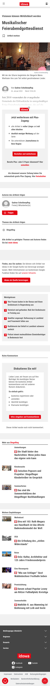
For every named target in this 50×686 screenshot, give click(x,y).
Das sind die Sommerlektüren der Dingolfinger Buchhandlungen (29, 493)
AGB (26, 674)
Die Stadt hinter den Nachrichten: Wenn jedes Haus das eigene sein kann (30, 455)
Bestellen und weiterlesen (25, 154)
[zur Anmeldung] (46, 3)
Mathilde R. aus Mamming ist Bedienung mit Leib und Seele (31, 606)
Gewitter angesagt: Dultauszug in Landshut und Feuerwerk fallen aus (25, 319)
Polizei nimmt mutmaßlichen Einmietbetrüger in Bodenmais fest (26, 336)
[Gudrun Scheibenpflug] (5, 89)
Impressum (8, 674)
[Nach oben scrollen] (45, 680)
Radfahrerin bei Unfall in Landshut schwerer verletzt (26, 328)
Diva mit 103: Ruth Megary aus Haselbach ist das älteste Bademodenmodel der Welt (29, 525)
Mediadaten (15, 679)
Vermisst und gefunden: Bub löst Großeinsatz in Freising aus (26, 311)
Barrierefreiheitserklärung (30, 679)
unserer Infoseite (29, 273)
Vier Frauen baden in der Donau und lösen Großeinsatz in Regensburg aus (25, 303)
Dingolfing (11, 230)
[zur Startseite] (25, 655)
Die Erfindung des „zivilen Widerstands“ (29, 542)
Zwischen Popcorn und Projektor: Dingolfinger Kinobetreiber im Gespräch (28, 474)
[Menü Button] (3, 3)
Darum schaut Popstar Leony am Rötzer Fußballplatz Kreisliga (31, 590)
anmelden (25, 165)
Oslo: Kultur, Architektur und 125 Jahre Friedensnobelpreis (30, 558)
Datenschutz (18, 674)
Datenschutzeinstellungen (25, 684)
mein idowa (13, 242)
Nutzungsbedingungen (38, 674)
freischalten (41, 176)
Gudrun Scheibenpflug (24, 88)
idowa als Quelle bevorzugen (16, 280)
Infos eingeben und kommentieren (25, 417)
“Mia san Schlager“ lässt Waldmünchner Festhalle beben (30, 574)
